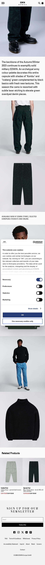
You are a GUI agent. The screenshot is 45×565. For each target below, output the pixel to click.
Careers (39, 544)
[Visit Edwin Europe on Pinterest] (30, 533)
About (28, 544)
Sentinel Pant (11, 489)
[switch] (39, 286)
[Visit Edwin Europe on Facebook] (14, 533)
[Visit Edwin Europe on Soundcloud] (26, 533)
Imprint (22, 544)
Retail (33, 544)
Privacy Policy (36, 538)
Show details (33, 308)
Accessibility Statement (11, 544)
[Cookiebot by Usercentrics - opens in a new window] (32, 242)
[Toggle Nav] (3, 3)
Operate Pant (33, 489)
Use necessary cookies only (22, 321)
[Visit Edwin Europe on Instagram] (18, 533)
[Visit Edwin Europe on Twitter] (22, 533)
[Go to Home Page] (23, 3)
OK (22, 315)
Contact (22, 550)
